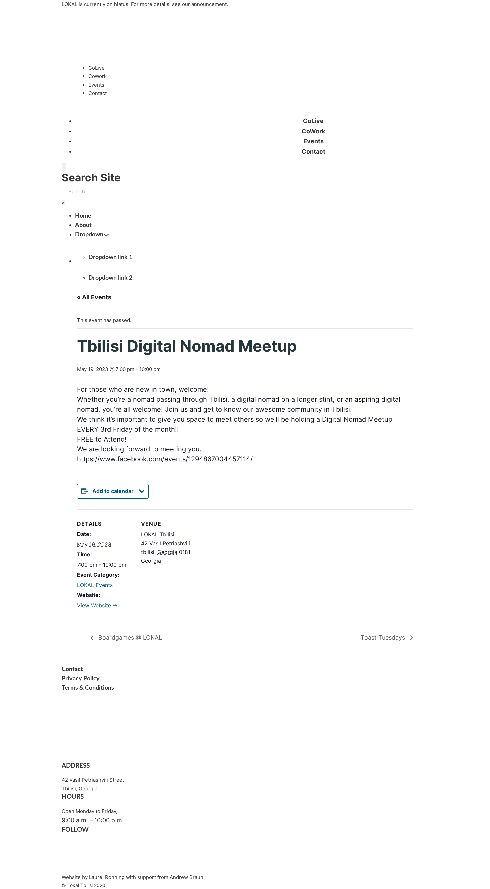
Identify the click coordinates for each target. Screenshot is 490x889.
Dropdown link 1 (110, 257)
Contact (97, 93)
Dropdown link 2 (110, 278)
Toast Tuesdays (384, 637)
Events (96, 85)
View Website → (97, 605)
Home (83, 216)
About (83, 225)
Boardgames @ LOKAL (129, 637)
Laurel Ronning (107, 877)
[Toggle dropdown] (106, 235)
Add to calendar (113, 491)
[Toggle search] (64, 166)
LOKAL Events (95, 585)
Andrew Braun (186, 877)
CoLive (96, 68)
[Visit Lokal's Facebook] (103, 843)
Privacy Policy (81, 679)
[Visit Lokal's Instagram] (103, 864)
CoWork (97, 76)
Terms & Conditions (88, 688)
